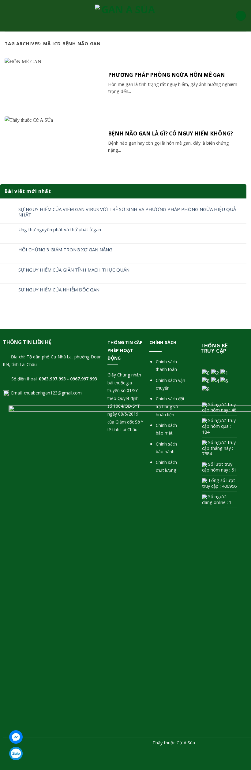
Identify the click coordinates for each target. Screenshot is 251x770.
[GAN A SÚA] (125, 16)
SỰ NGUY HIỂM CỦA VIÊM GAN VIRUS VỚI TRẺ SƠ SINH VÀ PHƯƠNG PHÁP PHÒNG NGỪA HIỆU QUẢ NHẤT (127, 211)
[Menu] (8, 15)
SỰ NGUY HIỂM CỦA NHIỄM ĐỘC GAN (58, 289)
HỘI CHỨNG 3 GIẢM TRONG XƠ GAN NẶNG (65, 249)
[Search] (241, 16)
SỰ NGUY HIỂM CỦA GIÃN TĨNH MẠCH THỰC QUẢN (73, 269)
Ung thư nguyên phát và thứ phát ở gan (59, 229)
